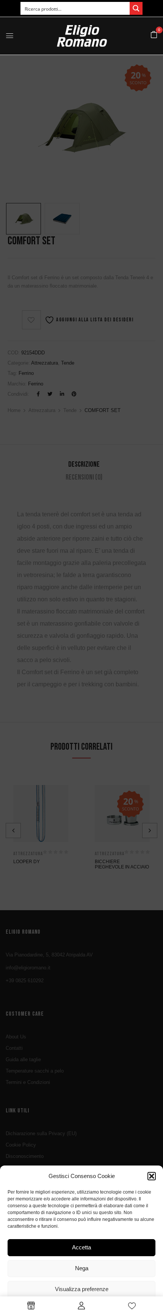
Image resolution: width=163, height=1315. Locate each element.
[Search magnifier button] (136, 8)
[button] (151, 1176)
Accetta (81, 1247)
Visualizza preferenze (81, 1289)
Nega (81, 1268)
